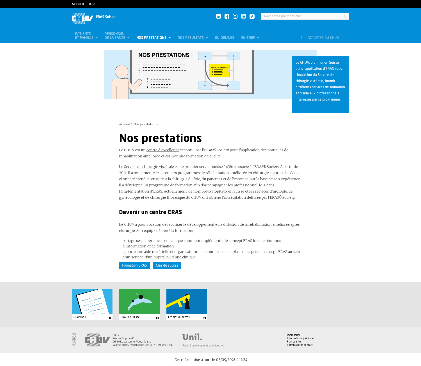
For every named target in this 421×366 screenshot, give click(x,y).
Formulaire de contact (300, 345)
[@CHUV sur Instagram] (235, 16)
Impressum (293, 335)
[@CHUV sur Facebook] (227, 16)
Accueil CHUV (83, 4)
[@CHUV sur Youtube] (243, 16)
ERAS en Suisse (130, 317)
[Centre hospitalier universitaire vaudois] (97, 340)
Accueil (124, 124)
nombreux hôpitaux (210, 191)
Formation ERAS (134, 265)
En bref (248, 38)
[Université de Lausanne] (203, 337)
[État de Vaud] (74, 340)
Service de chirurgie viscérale (149, 166)
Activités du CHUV (323, 38)
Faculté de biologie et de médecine (203, 345)
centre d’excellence (162, 150)
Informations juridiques (300, 338)
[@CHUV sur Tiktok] (251, 17)
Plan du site (294, 341)
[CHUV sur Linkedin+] (218, 16)
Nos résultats (191, 38)
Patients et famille (84, 36)
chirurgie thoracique (167, 197)
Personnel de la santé (115, 36)
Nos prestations (151, 38)
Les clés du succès (179, 317)
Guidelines (224, 38)
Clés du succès (167, 265)
